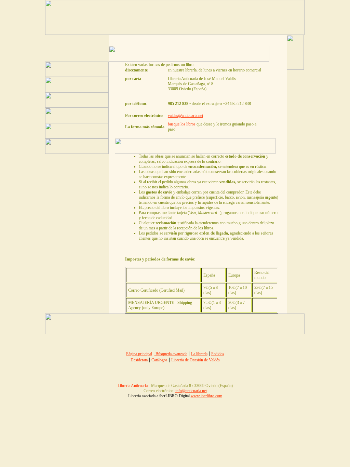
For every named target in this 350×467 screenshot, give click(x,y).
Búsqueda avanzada (170, 353)
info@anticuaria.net (191, 390)
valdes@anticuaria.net (185, 115)
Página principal (139, 353)
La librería (199, 353)
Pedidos (217, 353)
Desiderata (139, 360)
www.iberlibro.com (206, 395)
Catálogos (159, 360)
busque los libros (182, 124)
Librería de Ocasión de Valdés (195, 360)
